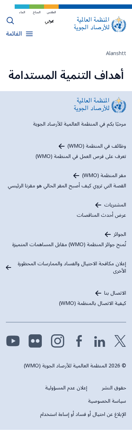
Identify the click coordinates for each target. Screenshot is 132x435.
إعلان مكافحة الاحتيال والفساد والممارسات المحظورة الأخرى (72, 267)
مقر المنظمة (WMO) (104, 175)
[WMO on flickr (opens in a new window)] (35, 341)
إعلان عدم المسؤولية (66, 387)
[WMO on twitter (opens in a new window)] (120, 341)
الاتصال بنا (115, 293)
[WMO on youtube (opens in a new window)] (13, 340)
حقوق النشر (114, 387)
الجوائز (120, 234)
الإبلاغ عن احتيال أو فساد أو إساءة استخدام (83, 414)
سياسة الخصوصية (107, 401)
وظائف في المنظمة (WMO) (96, 146)
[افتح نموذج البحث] (10, 20)
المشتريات (115, 205)
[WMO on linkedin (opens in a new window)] (100, 341)
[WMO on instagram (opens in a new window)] (58, 341)
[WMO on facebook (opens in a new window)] (79, 341)
